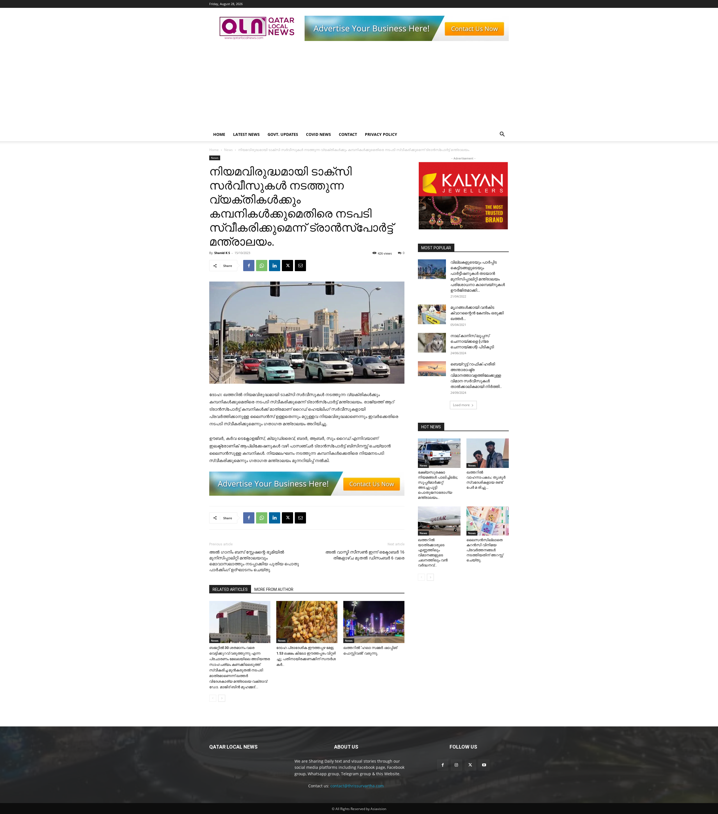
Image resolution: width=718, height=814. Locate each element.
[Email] (300, 265)
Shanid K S (222, 253)
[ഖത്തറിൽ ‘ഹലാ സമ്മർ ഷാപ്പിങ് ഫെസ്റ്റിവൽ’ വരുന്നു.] (373, 622)
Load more (461, 405)
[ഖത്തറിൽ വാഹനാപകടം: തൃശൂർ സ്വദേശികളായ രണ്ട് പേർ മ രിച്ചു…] (487, 453)
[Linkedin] (274, 265)
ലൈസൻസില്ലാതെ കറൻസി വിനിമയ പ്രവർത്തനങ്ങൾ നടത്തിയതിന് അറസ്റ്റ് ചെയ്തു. (484, 550)
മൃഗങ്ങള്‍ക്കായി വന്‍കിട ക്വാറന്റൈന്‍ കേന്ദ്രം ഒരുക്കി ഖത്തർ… (477, 313)
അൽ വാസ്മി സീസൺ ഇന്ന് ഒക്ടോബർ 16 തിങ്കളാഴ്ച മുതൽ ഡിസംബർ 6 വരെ (364, 555)
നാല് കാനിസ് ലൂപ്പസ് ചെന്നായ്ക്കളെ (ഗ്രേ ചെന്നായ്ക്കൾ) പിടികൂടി (472, 341)
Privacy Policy (381, 134)
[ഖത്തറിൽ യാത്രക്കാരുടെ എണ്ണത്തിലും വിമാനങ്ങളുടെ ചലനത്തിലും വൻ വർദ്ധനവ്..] (439, 521)
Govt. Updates (283, 134)
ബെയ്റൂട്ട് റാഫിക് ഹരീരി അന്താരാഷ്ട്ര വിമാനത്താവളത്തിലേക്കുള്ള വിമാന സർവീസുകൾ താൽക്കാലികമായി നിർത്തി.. (476, 375)
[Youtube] (483, 765)
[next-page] (221, 698)
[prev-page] (212, 698)
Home (219, 134)
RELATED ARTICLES (230, 589)
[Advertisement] (359, 85)
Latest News (246, 134)
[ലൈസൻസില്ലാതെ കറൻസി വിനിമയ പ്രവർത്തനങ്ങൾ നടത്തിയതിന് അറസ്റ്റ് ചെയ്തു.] (487, 521)
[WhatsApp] (261, 265)
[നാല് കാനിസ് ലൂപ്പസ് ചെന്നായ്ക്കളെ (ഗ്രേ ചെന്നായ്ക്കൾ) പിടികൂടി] (432, 343)
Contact (348, 134)
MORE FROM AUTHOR (273, 589)
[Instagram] (456, 765)
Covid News (318, 134)
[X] (287, 265)
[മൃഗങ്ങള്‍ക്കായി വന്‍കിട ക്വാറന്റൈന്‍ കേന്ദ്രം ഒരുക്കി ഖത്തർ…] (432, 314)
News (228, 149)
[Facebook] (248, 265)
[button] (502, 135)
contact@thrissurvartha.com (357, 785)
